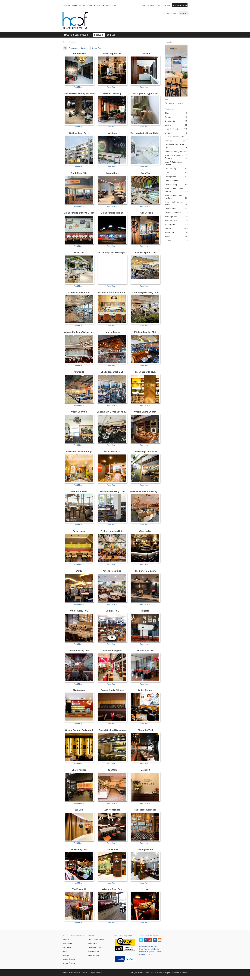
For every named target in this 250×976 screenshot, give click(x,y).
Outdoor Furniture (171, 180)
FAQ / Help (92, 943)
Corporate (84, 48)
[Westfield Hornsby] (112, 110)
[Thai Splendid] (79, 906)
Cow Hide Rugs (171, 168)
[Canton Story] (112, 190)
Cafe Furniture (145, 946)
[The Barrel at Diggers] (145, 588)
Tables (167, 236)
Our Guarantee (93, 951)
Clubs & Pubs (97, 48)
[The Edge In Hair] (145, 866)
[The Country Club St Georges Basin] (112, 255)
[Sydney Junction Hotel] (112, 548)
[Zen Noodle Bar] (112, 827)
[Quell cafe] (79, 269)
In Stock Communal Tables (175, 136)
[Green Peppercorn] (112, 70)
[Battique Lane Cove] (79, 150)
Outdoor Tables (170, 208)
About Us (66, 939)
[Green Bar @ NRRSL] (145, 389)
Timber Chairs (170, 232)
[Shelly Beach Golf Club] (112, 389)
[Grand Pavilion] (79, 70)
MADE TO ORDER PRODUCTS (76, 35)
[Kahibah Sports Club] (145, 267)
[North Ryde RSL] (79, 190)
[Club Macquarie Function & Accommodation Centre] (112, 309)
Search (183, 13)
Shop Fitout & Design (96, 939)
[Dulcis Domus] (145, 707)
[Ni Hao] (145, 906)
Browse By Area (69, 959)
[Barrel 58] (145, 787)
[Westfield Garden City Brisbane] (79, 110)
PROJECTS (98, 35)
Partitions (168, 141)
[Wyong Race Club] (112, 588)
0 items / (181, 5)
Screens (168, 240)
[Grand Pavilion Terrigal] (112, 230)
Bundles (168, 117)
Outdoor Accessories (173, 212)
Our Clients (67, 947)
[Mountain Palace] (145, 667)
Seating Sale (170, 224)
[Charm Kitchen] (79, 787)
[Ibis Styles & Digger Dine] (145, 110)
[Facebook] (146, 940)
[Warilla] (79, 588)
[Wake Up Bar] (145, 548)
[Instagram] (155, 940)
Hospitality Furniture (154, 951)
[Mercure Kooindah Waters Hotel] (79, 349)
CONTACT (111, 35)
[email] (159, 940)
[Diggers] (145, 628)
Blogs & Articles (69, 963)
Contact (65, 951)
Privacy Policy (93, 955)
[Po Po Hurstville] (112, 468)
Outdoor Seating (171, 184)
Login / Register (164, 5)
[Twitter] (141, 940)
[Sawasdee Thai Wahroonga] (79, 468)
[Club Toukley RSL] (79, 628)
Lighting (168, 125)
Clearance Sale (170, 121)
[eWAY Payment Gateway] (125, 950)
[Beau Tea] (145, 190)
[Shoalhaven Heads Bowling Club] (145, 508)
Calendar (66, 955)
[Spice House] (79, 548)
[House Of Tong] (145, 230)
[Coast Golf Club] (79, 429)
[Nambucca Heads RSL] (79, 309)
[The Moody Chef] (79, 866)
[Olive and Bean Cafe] (112, 906)
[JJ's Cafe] (112, 787)
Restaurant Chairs (146, 954)
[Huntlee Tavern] (112, 349)
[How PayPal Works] (125, 961)
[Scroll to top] (245, 972)
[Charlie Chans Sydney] (145, 429)
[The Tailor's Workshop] (145, 827)
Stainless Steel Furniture (148, 947)
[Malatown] (112, 150)
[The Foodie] (112, 866)
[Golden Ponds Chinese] (112, 707)
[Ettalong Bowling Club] (145, 349)
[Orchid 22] (79, 389)
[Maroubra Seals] (79, 508)
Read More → (79, 87)
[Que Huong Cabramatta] (145, 468)
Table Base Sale (171, 220)
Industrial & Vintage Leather (175, 151)
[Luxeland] (145, 70)
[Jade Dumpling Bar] (112, 667)
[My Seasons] (79, 707)
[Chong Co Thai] (145, 747)
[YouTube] (150, 940)
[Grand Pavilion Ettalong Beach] (79, 230)
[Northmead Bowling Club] (112, 508)
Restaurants (73, 48)
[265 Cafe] (79, 827)
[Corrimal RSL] (112, 628)
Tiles (167, 113)
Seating (168, 228)
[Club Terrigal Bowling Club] (145, 309)
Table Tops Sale (171, 216)
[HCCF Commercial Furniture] (75, 20)
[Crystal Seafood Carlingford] (79, 747)
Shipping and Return (95, 947)
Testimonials (67, 943)
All (65, 48)
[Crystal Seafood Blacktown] (112, 747)
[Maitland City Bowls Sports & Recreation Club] (112, 429)
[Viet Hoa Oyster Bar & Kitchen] (145, 150)
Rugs (167, 172)
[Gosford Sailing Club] (79, 667)
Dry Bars (168, 133)
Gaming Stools (170, 176)
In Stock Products (172, 129)
